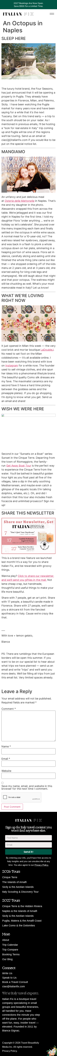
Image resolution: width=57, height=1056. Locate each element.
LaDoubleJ (47, 349)
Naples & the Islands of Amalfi (19, 911)
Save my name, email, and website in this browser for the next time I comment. (26, 787)
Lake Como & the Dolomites (18, 925)
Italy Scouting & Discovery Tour (20, 891)
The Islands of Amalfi (14, 882)
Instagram (11, 365)
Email (5, 758)
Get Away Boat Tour (18, 465)
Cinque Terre (9, 877)
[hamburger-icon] (52, 14)
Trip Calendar (10, 944)
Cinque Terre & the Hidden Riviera (22, 906)
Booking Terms (11, 954)
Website (6, 771)
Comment (8, 709)
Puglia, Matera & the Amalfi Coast (22, 920)
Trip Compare (10, 949)
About (5, 940)
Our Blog (7, 959)
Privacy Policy (9, 1051)
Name (6, 746)
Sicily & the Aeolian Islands (18, 886)
